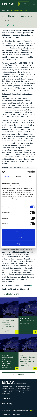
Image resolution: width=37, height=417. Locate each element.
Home (3, 10)
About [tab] (30, 176)
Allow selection (18, 238)
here (31, 285)
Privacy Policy (6, 414)
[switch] (32, 212)
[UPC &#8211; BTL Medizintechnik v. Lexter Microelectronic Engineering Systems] (9, 343)
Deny (18, 244)
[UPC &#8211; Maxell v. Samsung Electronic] (27, 306)
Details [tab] (18, 176)
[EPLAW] (8, 4)
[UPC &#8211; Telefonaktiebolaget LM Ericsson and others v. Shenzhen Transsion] (27, 343)
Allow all (18, 232)
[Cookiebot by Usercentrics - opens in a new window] (27, 172)
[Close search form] (34, 4)
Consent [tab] (6, 176)
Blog (7, 10)
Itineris (31, 410)
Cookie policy (16, 414)
